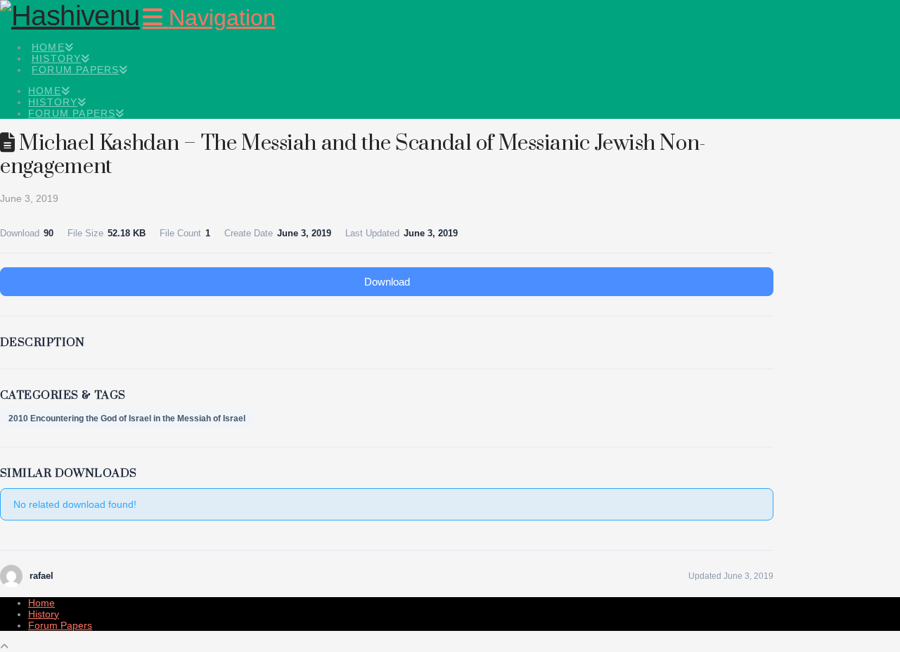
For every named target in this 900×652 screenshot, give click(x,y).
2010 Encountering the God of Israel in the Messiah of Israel (126, 418)
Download (387, 282)
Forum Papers (60, 625)
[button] (209, 17)
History (43, 614)
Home (41, 602)
